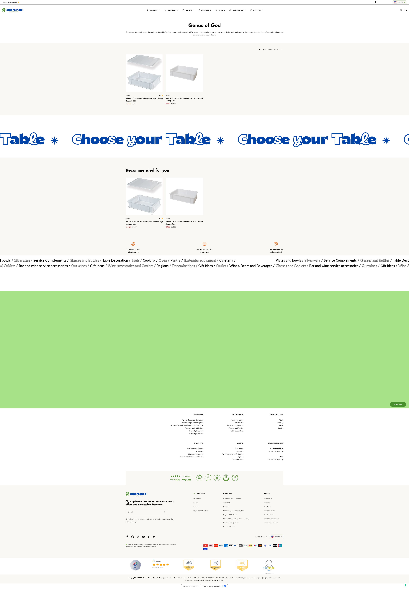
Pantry (280, 428)
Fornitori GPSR (229, 527)
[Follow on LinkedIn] (154, 536)
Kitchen (189, 10)
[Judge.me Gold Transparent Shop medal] (208, 477)
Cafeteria (199, 451)
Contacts (267, 507)
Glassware (153, 10)
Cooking (280, 423)
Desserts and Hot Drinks (194, 428)
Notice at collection (191, 586)
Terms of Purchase (271, 523)
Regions (240, 457)
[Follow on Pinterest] (138, 536)
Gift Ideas (257, 10)
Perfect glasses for (196, 431)
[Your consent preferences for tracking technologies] (405, 585)
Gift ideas (239, 451)
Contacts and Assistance (232, 499)
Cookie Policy (269, 515)
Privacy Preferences (271, 519)
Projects (267, 503)
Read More (395, 396)
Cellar (220, 10)
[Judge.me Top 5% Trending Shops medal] (235, 477)
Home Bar (205, 10)
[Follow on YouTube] (143, 536)
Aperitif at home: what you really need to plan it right (229, 349)
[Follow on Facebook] (127, 536)
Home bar (197, 499)
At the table (171, 10)
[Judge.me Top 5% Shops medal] (226, 477)
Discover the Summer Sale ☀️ (11, 2)
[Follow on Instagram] (132, 536)
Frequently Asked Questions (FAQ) (236, 519)
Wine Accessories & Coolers (232, 454)
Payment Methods (230, 515)
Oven (281, 425)
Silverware (239, 423)
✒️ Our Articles (199, 493)
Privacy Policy (269, 511)
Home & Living (238, 10)
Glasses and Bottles (236, 428)
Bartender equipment (195, 448)
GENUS (128, 95)
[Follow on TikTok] (148, 536)
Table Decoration (237, 431)
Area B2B (226, 503)
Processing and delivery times (234, 511)
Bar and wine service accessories (191, 457)
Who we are (268, 499)
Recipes (196, 507)
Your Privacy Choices (211, 586)
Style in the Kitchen (200, 511)
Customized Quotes (230, 523)
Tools (281, 420)
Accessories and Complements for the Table (187, 425)
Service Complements (235, 425)
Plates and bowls (237, 420)
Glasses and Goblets (195, 454)
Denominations (237, 459)
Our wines (239, 448)
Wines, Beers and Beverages (192, 420)
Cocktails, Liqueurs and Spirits (192, 423)
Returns (226, 507)
